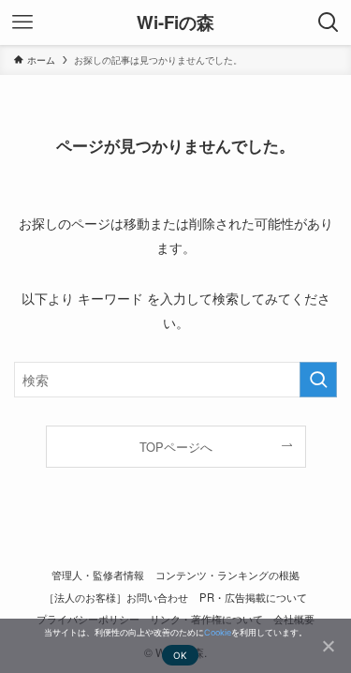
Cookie (217, 632)
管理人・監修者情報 (97, 574)
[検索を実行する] (318, 380)
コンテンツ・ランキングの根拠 (227, 574)
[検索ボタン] (328, 22)
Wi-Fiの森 (175, 23)
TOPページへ (175, 447)
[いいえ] (327, 645)
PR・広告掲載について (253, 597)
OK (180, 655)
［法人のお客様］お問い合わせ (116, 597)
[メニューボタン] (22, 22)
